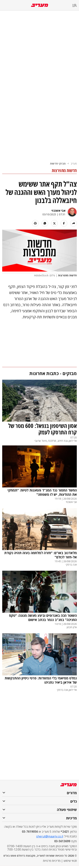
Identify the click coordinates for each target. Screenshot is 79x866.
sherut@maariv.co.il (49, 836)
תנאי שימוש (70, 861)
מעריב (74, 163)
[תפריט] (75, 5)
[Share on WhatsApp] (45, 223)
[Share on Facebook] (64, 223)
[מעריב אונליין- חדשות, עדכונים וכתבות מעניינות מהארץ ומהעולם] (40, 5)
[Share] (73, 223)
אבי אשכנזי (58, 211)
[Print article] (35, 223)
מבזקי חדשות (58, 163)
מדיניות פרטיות (51, 861)
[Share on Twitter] (54, 223)
